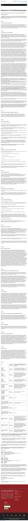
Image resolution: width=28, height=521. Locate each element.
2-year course (16, 492)
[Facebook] (21, 2)
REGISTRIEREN (25, 1)
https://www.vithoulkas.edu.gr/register (5, 174)
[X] (22, 2)
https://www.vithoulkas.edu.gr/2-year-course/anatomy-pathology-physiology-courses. (13, 194)
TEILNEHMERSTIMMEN (18, 494)
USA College (16, 497)
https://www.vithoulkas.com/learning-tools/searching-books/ (11, 135)
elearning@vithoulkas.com (5, 448)
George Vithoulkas (17, 499)
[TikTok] (25, 2)
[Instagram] (26, 2)
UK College (16, 498)
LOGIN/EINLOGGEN (20, 1)
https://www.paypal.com (7, 180)
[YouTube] (24, 2)
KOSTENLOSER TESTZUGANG (19, 491)
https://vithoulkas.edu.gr (4, 115)
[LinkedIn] (23, 2)
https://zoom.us (3, 64)
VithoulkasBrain (16, 500)
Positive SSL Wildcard (2, 520)
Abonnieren (6, 508)
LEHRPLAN (16, 493)
